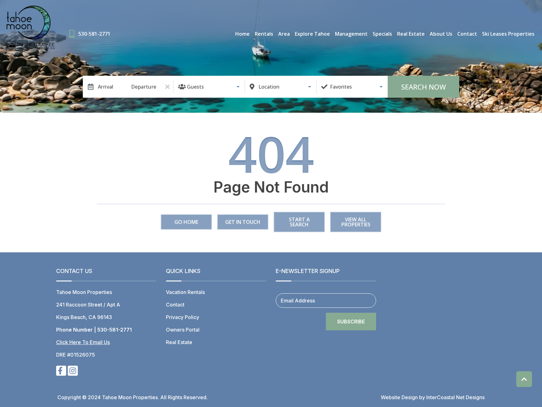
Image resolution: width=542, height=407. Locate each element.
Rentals (264, 33)
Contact (467, 33)
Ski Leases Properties (508, 33)
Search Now (423, 86)
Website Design (399, 397)
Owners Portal (182, 330)
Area (284, 33)
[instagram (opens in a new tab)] (73, 371)
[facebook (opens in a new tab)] (61, 371)
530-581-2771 (114, 330)
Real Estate (411, 33)
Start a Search (299, 222)
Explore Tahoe (312, 33)
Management (351, 33)
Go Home (186, 222)
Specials (382, 33)
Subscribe (351, 321)
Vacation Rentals (185, 292)
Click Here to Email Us (83, 342)
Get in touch (242, 222)
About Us (441, 33)
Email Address (298, 300)
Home (242, 33)
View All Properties (355, 222)
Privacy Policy (182, 317)
